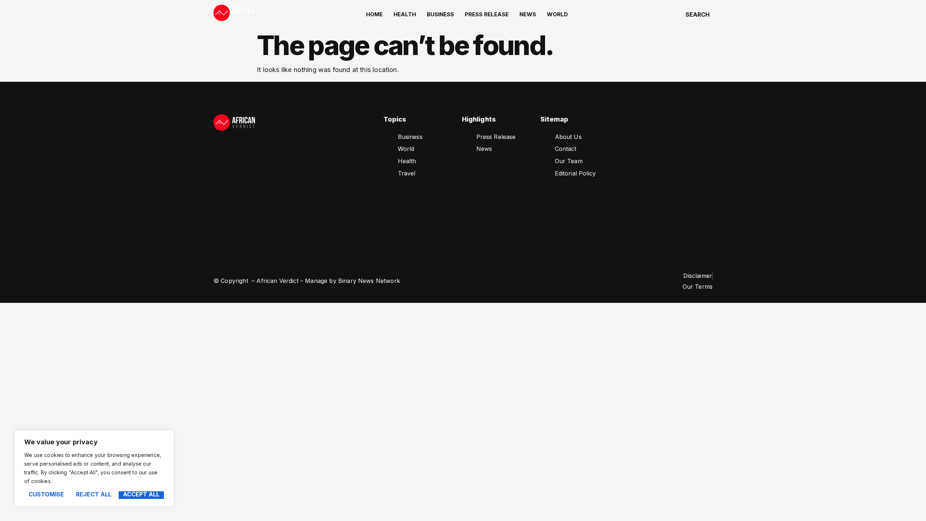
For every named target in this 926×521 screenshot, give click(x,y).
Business (440, 14)
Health (405, 14)
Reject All (93, 494)
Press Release (487, 14)
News (527, 14)
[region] (94, 468)
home (374, 14)
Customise (46, 494)
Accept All (141, 494)
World (557, 14)
